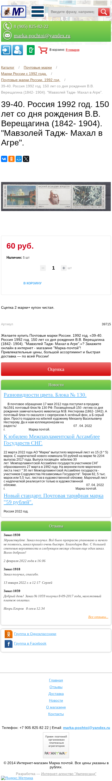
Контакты (56, 714)
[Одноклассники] (11, 159)
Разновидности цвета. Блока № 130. (45, 395)
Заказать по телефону (31, 50)
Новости (56, 700)
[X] (26, 159)
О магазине (56, 707)
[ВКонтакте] (4, 159)
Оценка (56, 369)
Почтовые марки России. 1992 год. (30, 80)
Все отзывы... (98, 617)
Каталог (7, 67)
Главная (56, 680)
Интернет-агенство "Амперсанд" (68, 774)
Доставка (56, 694)
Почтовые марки (38, 67)
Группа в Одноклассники (35, 634)
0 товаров (72, 50)
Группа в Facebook (30, 643)
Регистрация (18, 50)
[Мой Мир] (19, 159)
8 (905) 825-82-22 (31, 26)
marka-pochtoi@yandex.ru (42, 35)
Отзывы (56, 687)
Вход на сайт (6, 50)
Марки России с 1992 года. (24, 74)
